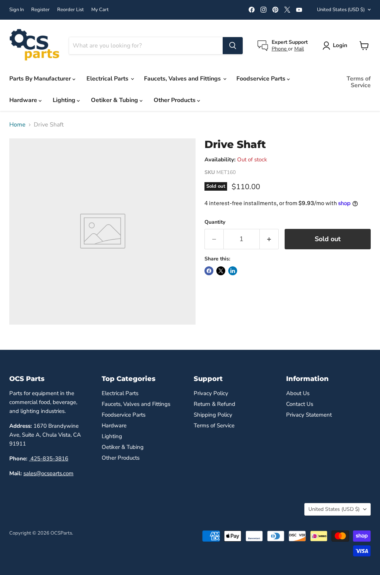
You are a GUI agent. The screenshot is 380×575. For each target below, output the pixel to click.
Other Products (175, 100)
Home (17, 124)
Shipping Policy (213, 414)
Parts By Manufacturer (40, 79)
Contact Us (299, 404)
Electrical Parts (108, 79)
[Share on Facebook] (208, 270)
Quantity (214, 222)
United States (341, 9)
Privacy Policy (211, 393)
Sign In (16, 10)
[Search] (233, 45)
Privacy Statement (309, 414)
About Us (297, 393)
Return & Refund (214, 404)
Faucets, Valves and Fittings (183, 79)
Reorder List (70, 10)
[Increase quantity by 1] (269, 239)
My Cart (100, 10)
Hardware (24, 100)
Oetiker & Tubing (115, 100)
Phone (280, 48)
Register (40, 10)
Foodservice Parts (261, 79)
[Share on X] (220, 270)
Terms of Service (359, 82)
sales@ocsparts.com (48, 473)
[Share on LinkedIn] (232, 270)
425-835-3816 (48, 458)
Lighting (65, 100)
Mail (299, 48)
